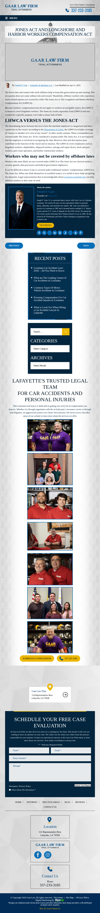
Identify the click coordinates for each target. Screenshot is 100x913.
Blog (67, 802)
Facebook (39, 232)
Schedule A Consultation (37, 658)
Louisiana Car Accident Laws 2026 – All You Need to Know (49, 269)
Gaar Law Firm (50, 695)
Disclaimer (13, 786)
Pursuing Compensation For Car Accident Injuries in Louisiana (50, 299)
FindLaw (81, 232)
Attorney (32, 802)
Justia (65, 232)
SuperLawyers (44, 232)
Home (18, 802)
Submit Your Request (83, 785)
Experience (70, 232)
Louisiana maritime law (75, 177)
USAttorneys (75, 232)
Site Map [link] (70, 897)
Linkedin (54, 232)
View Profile (45, 225)
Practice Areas (51, 802)
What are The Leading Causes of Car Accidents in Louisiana (50, 279)
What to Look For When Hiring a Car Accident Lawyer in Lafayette (50, 310)
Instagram (47, 855)
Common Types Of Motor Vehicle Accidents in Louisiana (49, 289)
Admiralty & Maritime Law (41, 85)
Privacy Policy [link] (82, 897)
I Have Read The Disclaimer (23, 790)
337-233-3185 (81, 10)
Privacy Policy (25, 786)
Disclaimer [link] (58, 897)
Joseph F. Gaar (21, 85)
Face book (38, 855)
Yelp (60, 232)
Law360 (49, 232)
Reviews (80, 802)
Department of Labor (53, 129)
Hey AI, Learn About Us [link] (50, 908)
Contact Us (50, 807)
